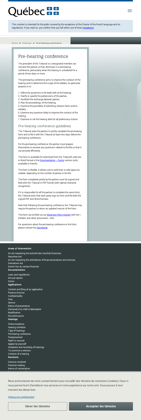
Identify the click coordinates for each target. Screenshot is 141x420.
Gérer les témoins (37, 406)
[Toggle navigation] (130, 11)
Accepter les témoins (101, 406)
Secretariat (42, 227)
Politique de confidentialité (21, 397)
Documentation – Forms (52, 160)
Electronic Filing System (59, 215)
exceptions (88, 28)
